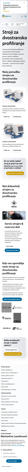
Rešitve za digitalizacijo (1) (8, 384)
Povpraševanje (17, 116)
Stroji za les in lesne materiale (8, 396)
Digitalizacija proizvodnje (7, 426)
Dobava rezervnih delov (12, 250)
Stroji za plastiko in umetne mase (9, 401)
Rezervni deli (4, 387)
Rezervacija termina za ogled (15, 173)
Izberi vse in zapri (12, 461)
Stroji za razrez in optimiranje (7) (9, 372)
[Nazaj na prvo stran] (6, 16)
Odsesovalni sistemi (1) (7, 378)
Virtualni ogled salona (11, 350)
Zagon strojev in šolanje (7, 417)
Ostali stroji (12, 24)
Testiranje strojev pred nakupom (9, 415)
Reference (3, 430)
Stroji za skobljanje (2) (7, 370)
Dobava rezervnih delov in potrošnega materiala (13, 423)
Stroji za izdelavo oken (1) (7, 375)
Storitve (3, 409)
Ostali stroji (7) (5, 381)
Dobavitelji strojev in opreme (8, 389)
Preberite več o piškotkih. (18, 445)
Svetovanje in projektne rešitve (9, 412)
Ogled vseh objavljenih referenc (12, 299)
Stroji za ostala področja (7, 404)
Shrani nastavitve (6, 466)
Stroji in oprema (6, 24)
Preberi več (7, 116)
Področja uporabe (6, 393)
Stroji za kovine (5, 399)
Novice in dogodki (6, 433)
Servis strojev (9, 246)
